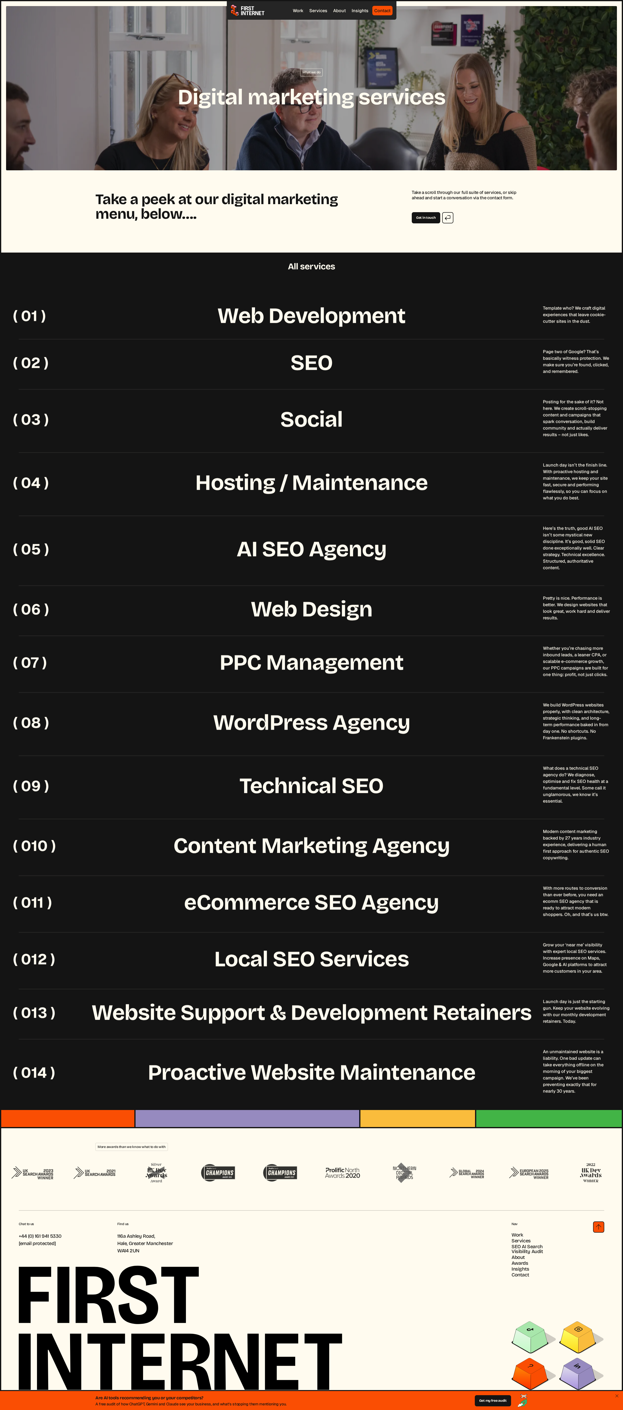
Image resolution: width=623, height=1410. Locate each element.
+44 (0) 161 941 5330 (40, 1236)
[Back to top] (598, 1227)
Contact (382, 10)
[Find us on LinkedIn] (577, 1373)
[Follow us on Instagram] (577, 1337)
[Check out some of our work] (530, 1373)
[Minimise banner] (617, 1396)
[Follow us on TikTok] (530, 1337)
